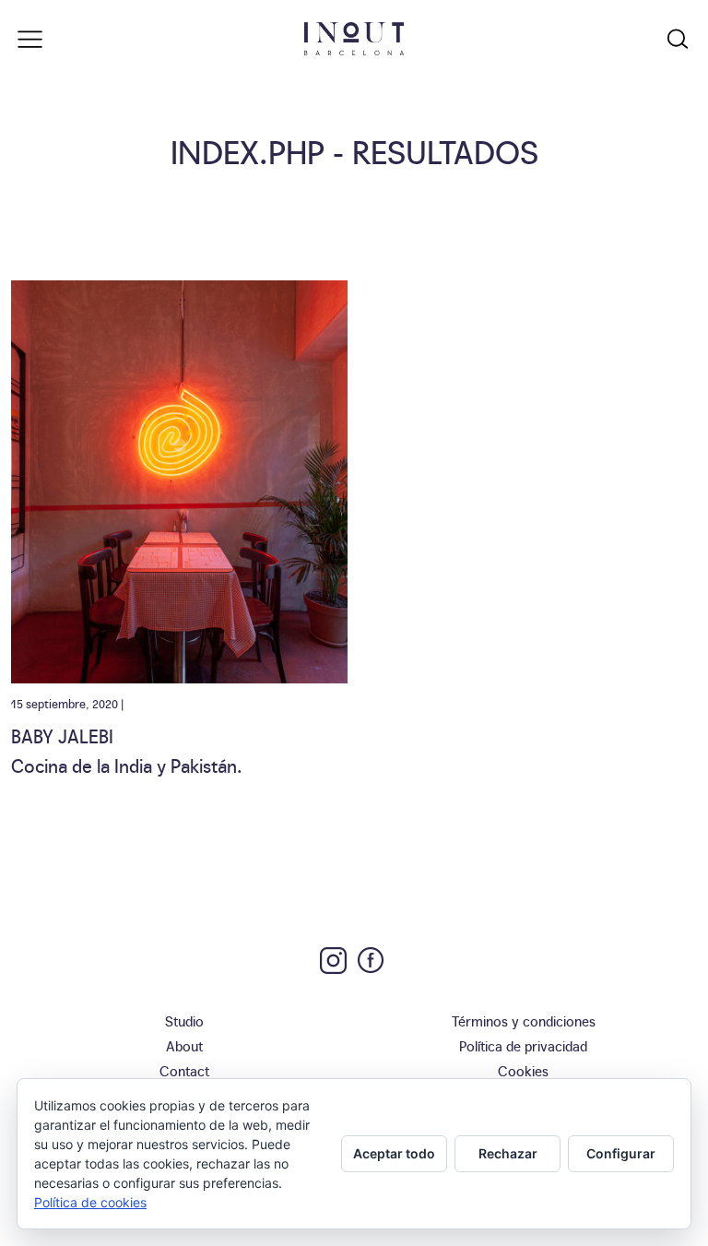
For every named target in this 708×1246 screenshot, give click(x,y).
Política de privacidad (523, 1045)
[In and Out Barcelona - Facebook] (371, 960)
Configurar (620, 1153)
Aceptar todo (394, 1153)
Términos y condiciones (524, 1020)
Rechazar (507, 1153)
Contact (184, 1070)
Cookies (523, 1070)
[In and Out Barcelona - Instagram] (333, 960)
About (184, 1045)
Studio (184, 1020)
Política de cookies (90, 1202)
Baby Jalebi (62, 735)
